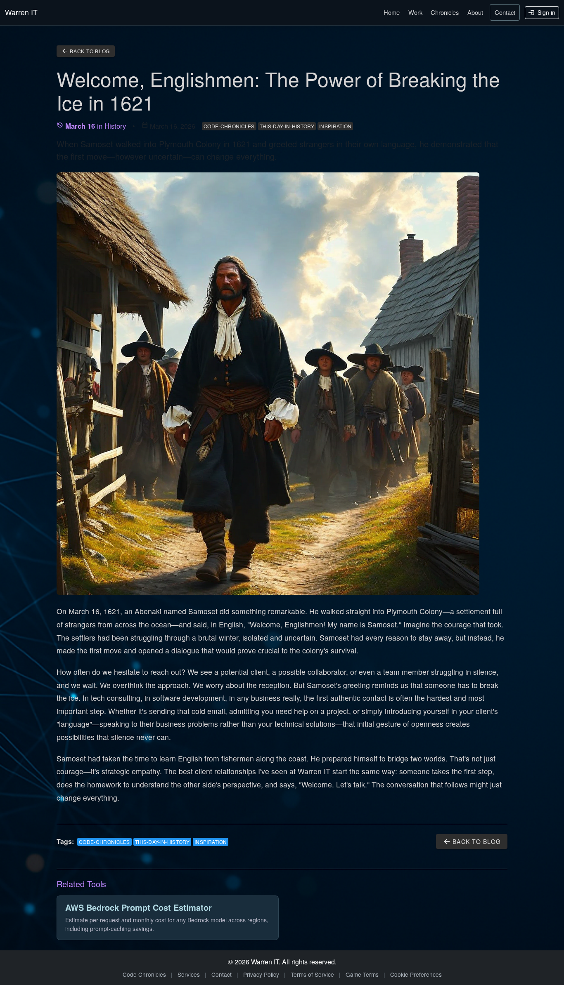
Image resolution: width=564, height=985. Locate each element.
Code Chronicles (144, 974)
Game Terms (362, 974)
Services (189, 974)
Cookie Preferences (416, 974)
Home (392, 12)
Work (415, 12)
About (475, 12)
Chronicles (445, 12)
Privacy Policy (261, 974)
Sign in (545, 12)
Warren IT (21, 12)
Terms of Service (312, 974)
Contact (505, 12)
